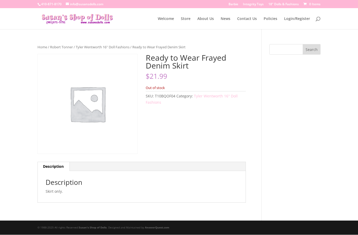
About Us (205, 19)
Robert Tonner (61, 47)
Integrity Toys (253, 4)
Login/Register (297, 19)
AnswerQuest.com (157, 227)
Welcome (166, 19)
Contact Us (247, 19)
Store (186, 19)
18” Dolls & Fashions (283, 4)
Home (42, 47)
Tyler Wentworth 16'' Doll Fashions (102, 47)
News (225, 19)
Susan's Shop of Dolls (93, 227)
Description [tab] (53, 166)
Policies (270, 19)
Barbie (233, 4)
